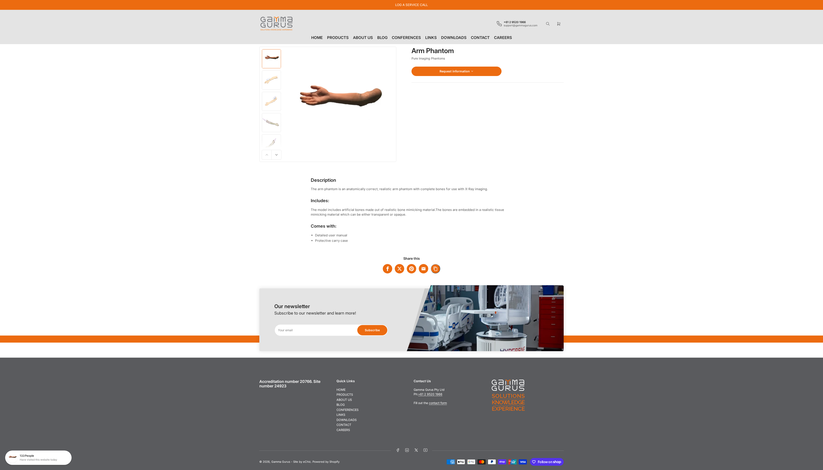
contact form (438, 403)
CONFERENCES (406, 37)
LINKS (431, 37)
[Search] (548, 24)
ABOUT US (363, 37)
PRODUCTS (338, 37)
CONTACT (480, 37)
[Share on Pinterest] (411, 268)
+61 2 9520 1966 (430, 394)
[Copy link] (435, 268)
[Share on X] (399, 268)
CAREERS (503, 37)
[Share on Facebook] (387, 268)
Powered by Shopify (325, 461)
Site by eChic (302, 461)
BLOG (382, 37)
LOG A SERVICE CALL (411, 5)
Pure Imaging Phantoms (428, 58)
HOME (317, 37)
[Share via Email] (423, 268)
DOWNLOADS (454, 37)
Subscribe (372, 330)
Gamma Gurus (280, 461)
